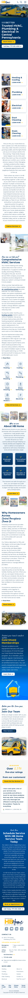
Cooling (4, 971)
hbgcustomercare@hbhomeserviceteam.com (15, 961)
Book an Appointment (12, 904)
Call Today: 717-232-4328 (12, 909)
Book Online (7, 41)
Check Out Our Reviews (12, 781)
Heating (4, 969)
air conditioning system (10, 289)
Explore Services (12, 226)
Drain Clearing (6, 976)
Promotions (20, 971)
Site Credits (4, 987)
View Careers (8, 731)
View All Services (12, 405)
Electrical (4, 979)
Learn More (16, 82)
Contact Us (20, 976)
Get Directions (8, 954)
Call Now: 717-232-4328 (11, 46)
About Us (19, 969)
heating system (7, 315)
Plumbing (4, 974)
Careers (19, 974)
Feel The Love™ (21, 979)
